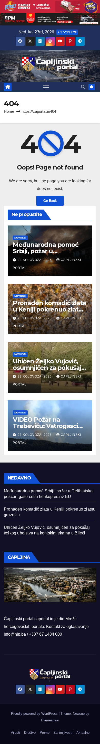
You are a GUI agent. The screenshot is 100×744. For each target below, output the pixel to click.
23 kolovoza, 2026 (35, 260)
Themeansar (50, 720)
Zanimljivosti (63, 732)
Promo (44, 732)
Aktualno (82, 732)
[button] (83, 87)
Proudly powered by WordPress (35, 713)
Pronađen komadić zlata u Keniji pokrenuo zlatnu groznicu (49, 309)
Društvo (30, 732)
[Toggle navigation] (46, 87)
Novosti (20, 237)
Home (9, 111)
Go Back (50, 201)
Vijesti (15, 732)
